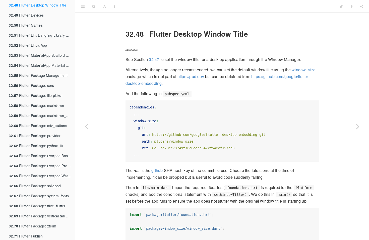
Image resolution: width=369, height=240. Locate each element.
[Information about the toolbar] (114, 6)
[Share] (361, 6)
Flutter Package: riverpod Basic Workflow (42, 155)
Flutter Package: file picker (36, 95)
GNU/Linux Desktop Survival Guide (227, 6)
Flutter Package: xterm (32, 225)
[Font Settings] (104, 6)
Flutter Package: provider (34, 135)
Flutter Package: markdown (36, 105)
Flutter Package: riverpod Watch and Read (42, 175)
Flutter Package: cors (31, 85)
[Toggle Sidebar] (82, 6)
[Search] (93, 6)
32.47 (154, 59)
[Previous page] (86, 126)
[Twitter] (341, 6)
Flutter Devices (26, 15)
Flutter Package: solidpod (35, 185)
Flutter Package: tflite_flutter (37, 205)
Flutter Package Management (38, 75)
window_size (304, 70)
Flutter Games (26, 25)
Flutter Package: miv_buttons (38, 125)
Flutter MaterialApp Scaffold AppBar (42, 55)
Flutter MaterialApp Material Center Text (42, 65)
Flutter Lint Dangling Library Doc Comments (42, 35)
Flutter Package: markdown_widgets (42, 115)
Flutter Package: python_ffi (36, 145)
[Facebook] (351, 6)
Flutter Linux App (28, 45)
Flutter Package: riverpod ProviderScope (42, 165)
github (157, 170)
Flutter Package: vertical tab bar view (42, 215)
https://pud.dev (190, 76)
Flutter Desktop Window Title (37, 5)
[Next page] (357, 126)
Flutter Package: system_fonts (39, 195)
